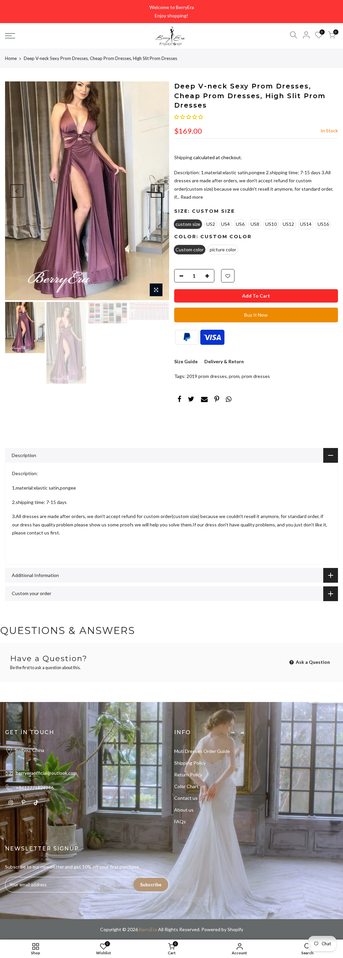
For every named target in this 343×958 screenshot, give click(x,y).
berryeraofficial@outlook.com (46, 773)
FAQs (180, 821)
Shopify (235, 929)
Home (11, 58)
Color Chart (186, 786)
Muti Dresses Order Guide (202, 751)
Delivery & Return (224, 361)
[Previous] (16, 191)
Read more (191, 197)
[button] (188, 117)
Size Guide (186, 361)
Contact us (186, 798)
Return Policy (188, 774)
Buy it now (256, 315)
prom (234, 376)
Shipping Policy (190, 763)
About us (184, 810)
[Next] (157, 191)
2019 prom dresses (207, 376)
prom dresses (256, 376)
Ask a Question (312, 662)
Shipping (183, 157)
